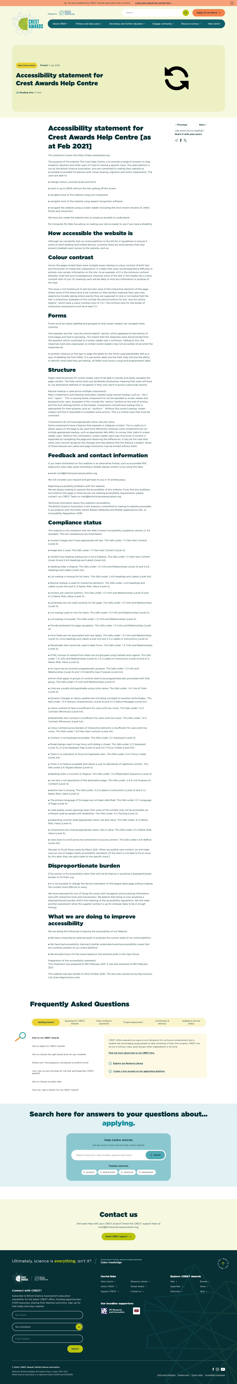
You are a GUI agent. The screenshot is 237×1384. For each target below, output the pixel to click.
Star (172, 1281)
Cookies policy (183, 1375)
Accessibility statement (215, 1375)
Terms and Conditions (166, 1375)
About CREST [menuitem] (59, 24)
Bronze (203, 1281)
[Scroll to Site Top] (223, 1263)
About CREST (108, 1286)
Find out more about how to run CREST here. (132, 1053)
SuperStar (175, 1286)
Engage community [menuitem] (162, 24)
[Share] (176, 140)
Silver (203, 1286)
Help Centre (107, 1281)
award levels (109, 1172)
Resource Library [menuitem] (190, 24)
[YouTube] (223, 1369)
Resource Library (139, 1281)
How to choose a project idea (46, 1081)
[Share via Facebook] (180, 140)
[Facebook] (213, 1369)
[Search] (186, 13)
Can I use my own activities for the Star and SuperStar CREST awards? (63, 1072)
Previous (182, 125)
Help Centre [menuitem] (214, 24)
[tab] (46, 1022)
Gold (202, 1291)
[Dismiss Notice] (232, 3)
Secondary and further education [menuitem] (126, 24)
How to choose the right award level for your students (59, 1054)
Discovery (175, 1291)
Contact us (136, 1291)
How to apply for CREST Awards (48, 1046)
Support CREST (109, 1291)
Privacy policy (197, 1375)
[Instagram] (217, 1369)
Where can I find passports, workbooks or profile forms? (60, 1063)
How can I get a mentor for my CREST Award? (55, 1090)
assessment (147, 1172)
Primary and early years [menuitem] (88, 24)
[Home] (27, 24)
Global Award (137, 1286)
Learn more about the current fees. (153, 3)
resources (128, 1172)
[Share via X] (185, 140)
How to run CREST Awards (45, 1038)
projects (90, 1172)
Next (202, 125)
